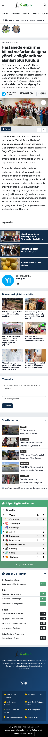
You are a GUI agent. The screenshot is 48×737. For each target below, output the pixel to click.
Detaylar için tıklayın (24, 565)
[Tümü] (45, 420)
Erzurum (24, 439)
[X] (22, 683)
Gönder (7, 406)
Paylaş (7, 129)
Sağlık (36, 13)
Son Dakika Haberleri (14, 717)
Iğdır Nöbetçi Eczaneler (10, 696)
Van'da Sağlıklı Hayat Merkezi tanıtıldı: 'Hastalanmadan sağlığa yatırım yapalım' (11, 341)
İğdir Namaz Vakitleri (10, 703)
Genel (5, 13)
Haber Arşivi (33, 717)
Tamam (30, 734)
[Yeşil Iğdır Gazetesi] (24, 5)
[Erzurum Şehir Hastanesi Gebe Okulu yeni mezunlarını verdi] (35, 329)
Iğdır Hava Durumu (35, 694)
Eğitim (45, 13)
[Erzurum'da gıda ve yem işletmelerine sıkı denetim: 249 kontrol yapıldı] (35, 304)
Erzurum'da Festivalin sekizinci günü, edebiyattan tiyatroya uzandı (31, 481)
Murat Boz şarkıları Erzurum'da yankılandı (31, 444)
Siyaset (26, 13)
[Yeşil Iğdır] (8, 280)
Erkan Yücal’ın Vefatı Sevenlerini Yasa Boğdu (24, 20)
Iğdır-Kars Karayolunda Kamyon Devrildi (29, 432)
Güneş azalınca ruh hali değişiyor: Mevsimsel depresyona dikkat (35, 365)
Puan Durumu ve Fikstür (11, 711)
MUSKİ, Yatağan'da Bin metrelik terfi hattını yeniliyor (12, 314)
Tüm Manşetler (34, 710)
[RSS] (26, 683)
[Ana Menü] (3, 5)
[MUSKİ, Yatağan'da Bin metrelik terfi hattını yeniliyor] (12, 304)
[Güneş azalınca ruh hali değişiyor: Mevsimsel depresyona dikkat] (35, 355)
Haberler (5, 43)
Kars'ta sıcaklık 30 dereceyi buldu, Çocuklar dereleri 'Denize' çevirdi (31, 469)
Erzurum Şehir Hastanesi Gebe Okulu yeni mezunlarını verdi (35, 339)
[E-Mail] (18, 284)
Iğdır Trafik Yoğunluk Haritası (34, 703)
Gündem (15, 13)
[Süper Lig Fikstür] (45, 574)
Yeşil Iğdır (20, 279)
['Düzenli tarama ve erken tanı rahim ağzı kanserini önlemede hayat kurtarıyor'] (12, 355)
